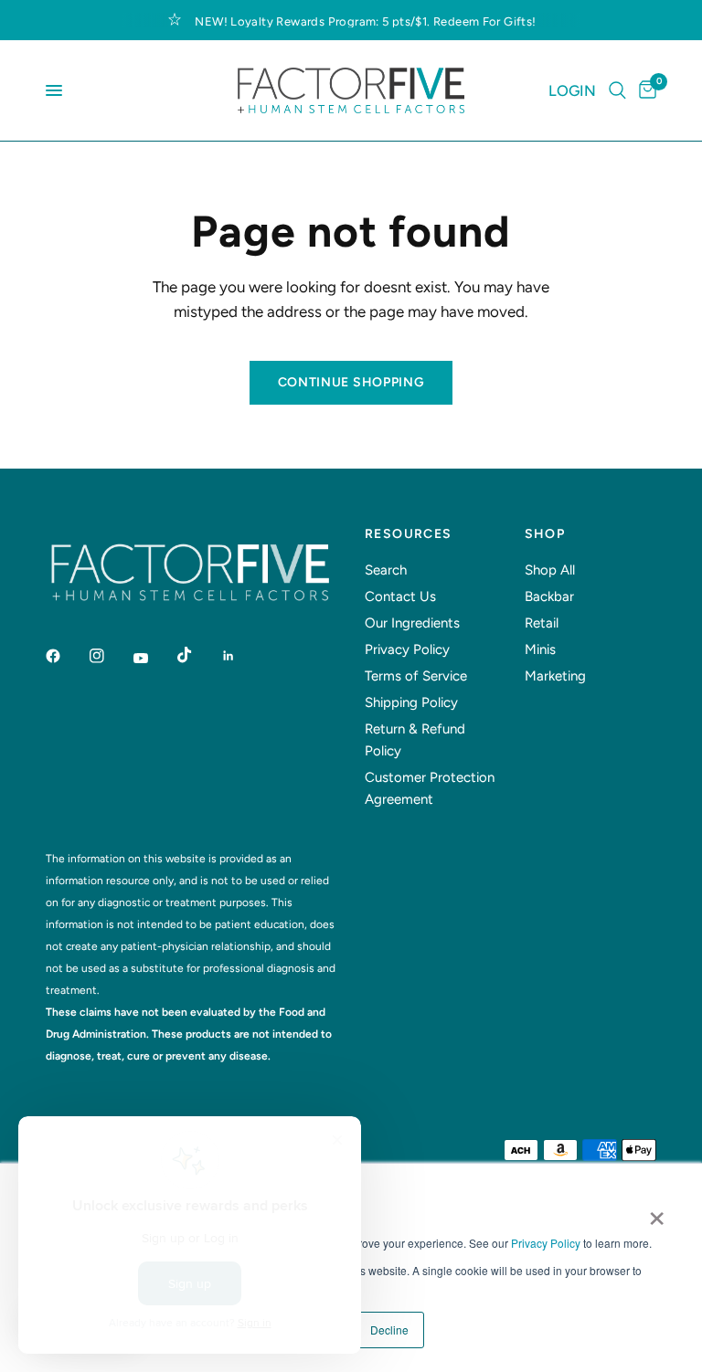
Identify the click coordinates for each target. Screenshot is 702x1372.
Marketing (555, 676)
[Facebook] (66, 656)
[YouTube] (153, 658)
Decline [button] (389, 1329)
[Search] (617, 90)
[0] (644, 90)
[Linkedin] (241, 656)
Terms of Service (416, 676)
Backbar (549, 596)
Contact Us (400, 596)
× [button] (656, 1212)
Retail (541, 623)
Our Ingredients (412, 623)
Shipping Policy (411, 702)
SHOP (545, 534)
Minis (540, 649)
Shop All (550, 570)
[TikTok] (197, 655)
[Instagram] (110, 656)
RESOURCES (408, 534)
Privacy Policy (545, 1243)
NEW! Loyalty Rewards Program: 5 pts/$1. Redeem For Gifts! (365, 21)
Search (386, 570)
